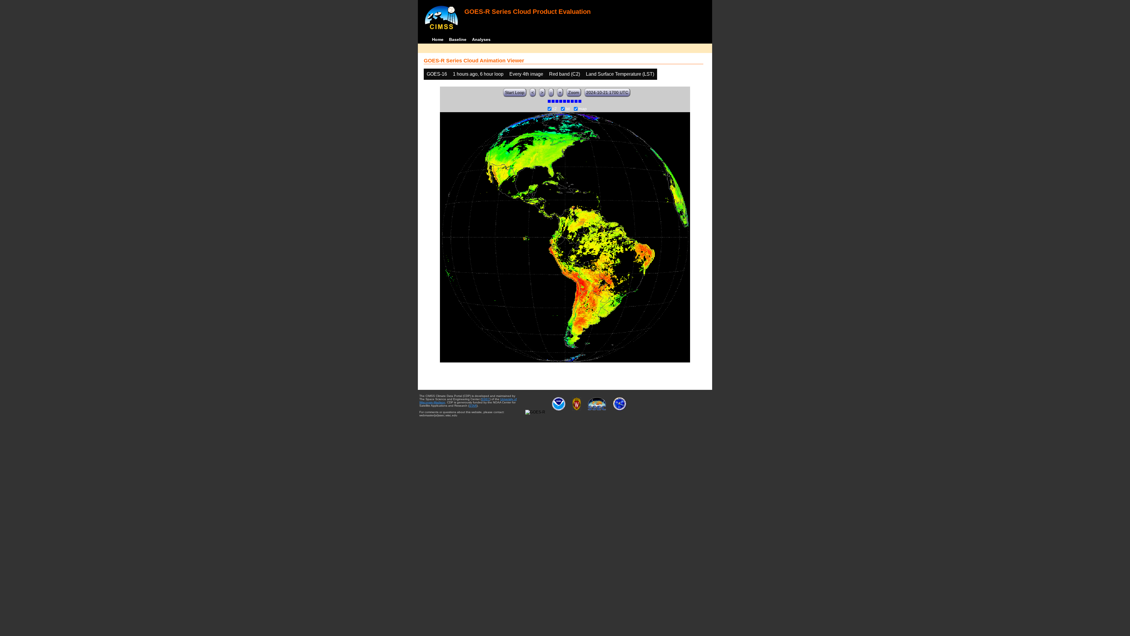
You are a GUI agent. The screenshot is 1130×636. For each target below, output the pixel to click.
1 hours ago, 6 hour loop (478, 74)
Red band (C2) (564, 74)
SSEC (485, 399)
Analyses (481, 39)
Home (437, 39)
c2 (554, 109)
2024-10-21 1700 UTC (607, 92)
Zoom (573, 92)
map (583, 109)
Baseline (457, 39)
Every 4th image (526, 74)
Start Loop (514, 92)
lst (568, 109)
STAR (473, 405)
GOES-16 (437, 74)
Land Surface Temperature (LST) (620, 74)
